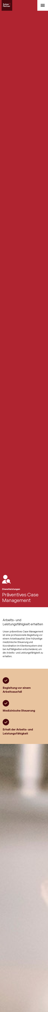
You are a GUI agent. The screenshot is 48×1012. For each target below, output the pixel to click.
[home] (18, 5)
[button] (42, 5)
